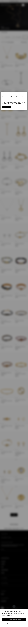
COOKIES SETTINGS (17, 106)
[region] (14, 101)
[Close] (14, 606)
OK (6, 106)
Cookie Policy (18, 103)
